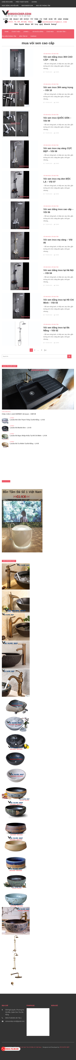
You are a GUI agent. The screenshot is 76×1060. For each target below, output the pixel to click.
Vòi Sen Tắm (54, 53)
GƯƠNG (34, 2)
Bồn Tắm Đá (23, 36)
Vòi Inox (50, 31)
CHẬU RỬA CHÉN (7, 2)
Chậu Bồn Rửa (6, 411)
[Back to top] (70, 1054)
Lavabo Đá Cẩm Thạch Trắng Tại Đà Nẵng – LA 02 (27, 420)
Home (7, 31)
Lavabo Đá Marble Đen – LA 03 (20, 427)
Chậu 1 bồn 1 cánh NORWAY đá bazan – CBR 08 (19, 414)
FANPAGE (33, 36)
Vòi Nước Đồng (37, 31)
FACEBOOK (6, 481)
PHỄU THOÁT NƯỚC (22, 2)
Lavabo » (26, 31)
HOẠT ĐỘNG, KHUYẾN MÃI (10, 5)
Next (46, 350)
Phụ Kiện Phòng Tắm (9, 36)
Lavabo (12, 418)
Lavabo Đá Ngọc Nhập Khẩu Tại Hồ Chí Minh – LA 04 (28, 435)
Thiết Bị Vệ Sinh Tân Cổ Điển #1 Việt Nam (29, 1047)
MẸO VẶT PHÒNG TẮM (43, 5)
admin (57, 72)
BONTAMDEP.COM (27, 5)
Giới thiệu (16, 31)
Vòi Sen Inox (47, 53)
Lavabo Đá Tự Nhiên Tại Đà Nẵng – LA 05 (24, 443)
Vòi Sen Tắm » (61, 31)
